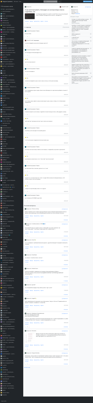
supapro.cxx (4, 18)
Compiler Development (7, 285)
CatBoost (4, 367)
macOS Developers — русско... (8, 353)
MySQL (3, 299)
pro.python (4, 212)
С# (2, 68)
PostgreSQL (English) (6, 312)
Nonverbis (34, 330)
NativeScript (4, 381)
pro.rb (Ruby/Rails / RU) (7, 239)
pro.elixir (4, 141)
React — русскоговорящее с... (8, 9)
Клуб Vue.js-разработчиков (8, 107)
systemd (4, 356)
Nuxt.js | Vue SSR (5, 118)
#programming (37, 21)
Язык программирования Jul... (8, 326)
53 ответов (66, 294)
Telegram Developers (6, 25)
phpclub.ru (4, 292)
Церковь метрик (5, 132)
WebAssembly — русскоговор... (8, 337)
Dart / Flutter (5, 178)
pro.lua (3, 175)
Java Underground (6, 214)
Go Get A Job (5, 310)
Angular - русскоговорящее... (8, 38)
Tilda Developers (5, 317)
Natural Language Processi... (8, 216)
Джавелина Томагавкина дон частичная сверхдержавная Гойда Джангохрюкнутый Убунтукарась (34, 315)
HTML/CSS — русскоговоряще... (9, 82)
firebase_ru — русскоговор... (8, 287)
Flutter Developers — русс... (8, 196)
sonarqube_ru (5, 374)
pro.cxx (3, 70)
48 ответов (66, 309)
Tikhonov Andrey (35, 208)
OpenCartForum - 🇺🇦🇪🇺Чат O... (8, 187)
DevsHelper (4, 153)
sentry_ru (4, 333)
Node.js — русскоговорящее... (8, 27)
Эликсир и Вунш (5, 392)
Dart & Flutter (5, 134)
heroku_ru (4, 349)
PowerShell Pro (5, 351)
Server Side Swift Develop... (7, 230)
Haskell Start (5, 264)
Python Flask (5, 143)
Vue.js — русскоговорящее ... (8, 16)
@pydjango (77, 13)
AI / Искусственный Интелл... (8, 200)
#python (42, 21)
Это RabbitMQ (5, 301)
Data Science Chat (6, 123)
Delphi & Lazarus (5, 157)
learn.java (4, 150)
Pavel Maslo (34, 254)
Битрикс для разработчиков (8, 50)
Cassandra (4, 394)
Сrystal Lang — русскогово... (8, 342)
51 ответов (66, 280)
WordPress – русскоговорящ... (8, 328)
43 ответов (66, 364)
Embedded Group (6, 91)
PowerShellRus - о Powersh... (8, 262)
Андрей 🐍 (34, 298)
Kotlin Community (6, 89)
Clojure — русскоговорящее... (8, 347)
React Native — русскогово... (8, 75)
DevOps (4, 248)
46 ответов (66, 236)
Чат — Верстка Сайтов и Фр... (8, 210)
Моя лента (16, 1)
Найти (59, 1)
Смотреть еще (27, 367)
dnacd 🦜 (34, 239)
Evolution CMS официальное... (8, 164)
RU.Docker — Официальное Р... (8, 319)
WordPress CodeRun (6, 383)
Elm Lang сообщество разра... (8, 376)
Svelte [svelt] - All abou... (7, 114)
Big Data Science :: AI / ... (7, 155)
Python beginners (6, 84)
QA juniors (4, 305)
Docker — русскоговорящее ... (8, 80)
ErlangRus (4, 276)
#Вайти (3, 390)
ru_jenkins (4, 365)
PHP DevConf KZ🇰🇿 (6, 235)
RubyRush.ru (5, 242)
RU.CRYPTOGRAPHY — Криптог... (9, 294)
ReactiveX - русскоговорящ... (8, 385)
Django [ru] (4, 34)
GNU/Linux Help (5, 22)
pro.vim (4, 228)
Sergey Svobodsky (35, 353)
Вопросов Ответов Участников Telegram (74, 11)
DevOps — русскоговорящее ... (8, 29)
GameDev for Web (6, 308)
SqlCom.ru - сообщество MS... (8, 221)
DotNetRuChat (5, 20)
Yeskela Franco (35, 268)
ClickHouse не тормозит (7, 61)
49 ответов (66, 219)
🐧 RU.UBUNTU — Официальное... (9, 86)
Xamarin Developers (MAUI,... (8, 109)
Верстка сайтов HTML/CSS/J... (8, 43)
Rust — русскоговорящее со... (8, 63)
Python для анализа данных (8, 278)
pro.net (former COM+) (7, 166)
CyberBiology (5, 369)
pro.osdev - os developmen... (8, 296)
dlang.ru (4, 203)
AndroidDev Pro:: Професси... (8, 258)
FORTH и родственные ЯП (7, 360)
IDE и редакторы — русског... (8, 184)
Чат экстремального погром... (8, 93)
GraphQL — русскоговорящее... (9, 180)
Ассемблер (4, 125)
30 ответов (66, 349)
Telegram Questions (7, 1)
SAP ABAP (4, 146)
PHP (3, 102)
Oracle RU (4, 244)
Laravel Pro (4, 57)
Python (3, 13)
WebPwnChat (5, 207)
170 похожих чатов (7, 6)
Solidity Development (6, 162)
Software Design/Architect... (8, 253)
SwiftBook (4, 159)
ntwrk (3, 41)
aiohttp (3, 344)
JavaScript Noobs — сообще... (8, 32)
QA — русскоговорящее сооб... (8, 137)
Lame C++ (4, 303)
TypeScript (4, 105)
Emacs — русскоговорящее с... (8, 321)
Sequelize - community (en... (8, 372)
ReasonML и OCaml (6, 335)
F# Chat (3, 111)
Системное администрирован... (9, 116)
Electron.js (4, 289)
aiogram (4, 95)
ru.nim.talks (4, 246)
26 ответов (66, 326)
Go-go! (3, 36)
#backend (27, 21)
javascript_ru (5, 219)
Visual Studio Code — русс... (8, 171)
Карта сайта (3, 401)
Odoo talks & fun (5, 251)
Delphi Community (6, 226)
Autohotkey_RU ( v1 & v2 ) (7, 232)
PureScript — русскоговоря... (8, 388)
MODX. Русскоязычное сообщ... (9, 52)
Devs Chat (4, 77)
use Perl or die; (5, 358)
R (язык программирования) (8, 148)
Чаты (20, 1)
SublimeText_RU (5, 378)
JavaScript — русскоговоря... (8, 66)
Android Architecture (6, 127)
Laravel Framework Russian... (8, 205)
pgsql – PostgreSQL (6, 54)
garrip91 (33, 284)
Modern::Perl (5, 237)
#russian (46, 21)
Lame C (3, 194)
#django (31, 21)
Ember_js (4, 315)
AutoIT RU (4, 198)
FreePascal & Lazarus (6, 324)
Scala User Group (6, 98)
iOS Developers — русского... (8, 59)
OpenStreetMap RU (6, 168)
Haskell (3, 100)
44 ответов (66, 264)
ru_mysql (4, 173)
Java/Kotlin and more (6, 269)
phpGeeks (4, 45)
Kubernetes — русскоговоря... (8, 48)
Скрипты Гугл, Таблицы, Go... (8, 280)
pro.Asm (4, 182)
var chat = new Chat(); (6, 121)
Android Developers (6, 11)
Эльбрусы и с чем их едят (7, 267)
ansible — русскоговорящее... (8, 340)
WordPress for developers (7, 260)
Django (3, 331)
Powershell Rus (5, 273)
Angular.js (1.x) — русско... (7, 189)
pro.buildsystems (5, 271)
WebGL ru (4, 283)
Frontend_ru (4, 191)
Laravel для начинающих (7, 130)
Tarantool (4, 139)
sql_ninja (4, 255)
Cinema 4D (4, 223)
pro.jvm (4, 73)
